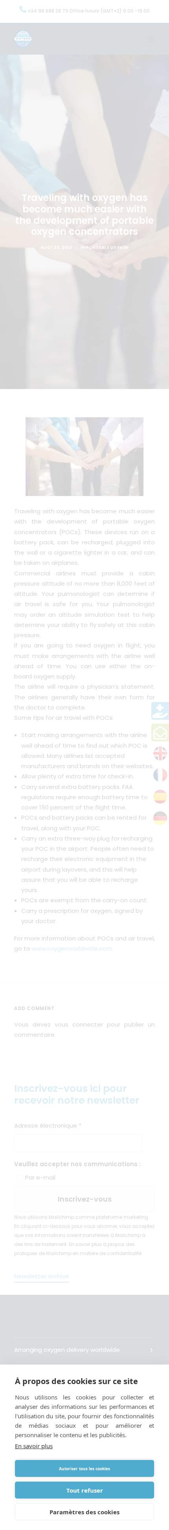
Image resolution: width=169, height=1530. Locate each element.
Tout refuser (84, 1490)
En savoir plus (34, 1446)
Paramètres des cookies (84, 1512)
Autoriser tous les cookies (84, 1468)
